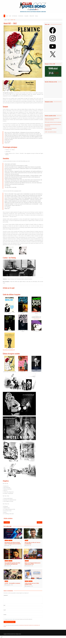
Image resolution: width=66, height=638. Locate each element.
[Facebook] (52, 33)
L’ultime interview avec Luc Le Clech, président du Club (32, 583)
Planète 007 (30, 581)
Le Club (10, 15)
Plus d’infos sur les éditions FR (9, 349)
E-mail (5, 609)
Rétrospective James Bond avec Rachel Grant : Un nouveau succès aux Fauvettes (13, 543)
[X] (52, 58)
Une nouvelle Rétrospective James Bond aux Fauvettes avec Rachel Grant (12, 563)
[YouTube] (52, 50)
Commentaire (6, 595)
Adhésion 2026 (32, 15)
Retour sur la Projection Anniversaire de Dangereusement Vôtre (32, 563)
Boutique (36, 15)
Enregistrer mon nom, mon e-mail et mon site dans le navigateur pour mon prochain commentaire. (18, 619)
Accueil (7, 15)
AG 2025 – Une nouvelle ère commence (12, 583)
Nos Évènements (20, 15)
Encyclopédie (26, 15)
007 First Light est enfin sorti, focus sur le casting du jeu (32, 543)
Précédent (7, 522)
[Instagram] (52, 41)
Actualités (6, 540)
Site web (5, 614)
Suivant (39, 522)
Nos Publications (14, 15)
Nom (4, 605)
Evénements (10, 540)
